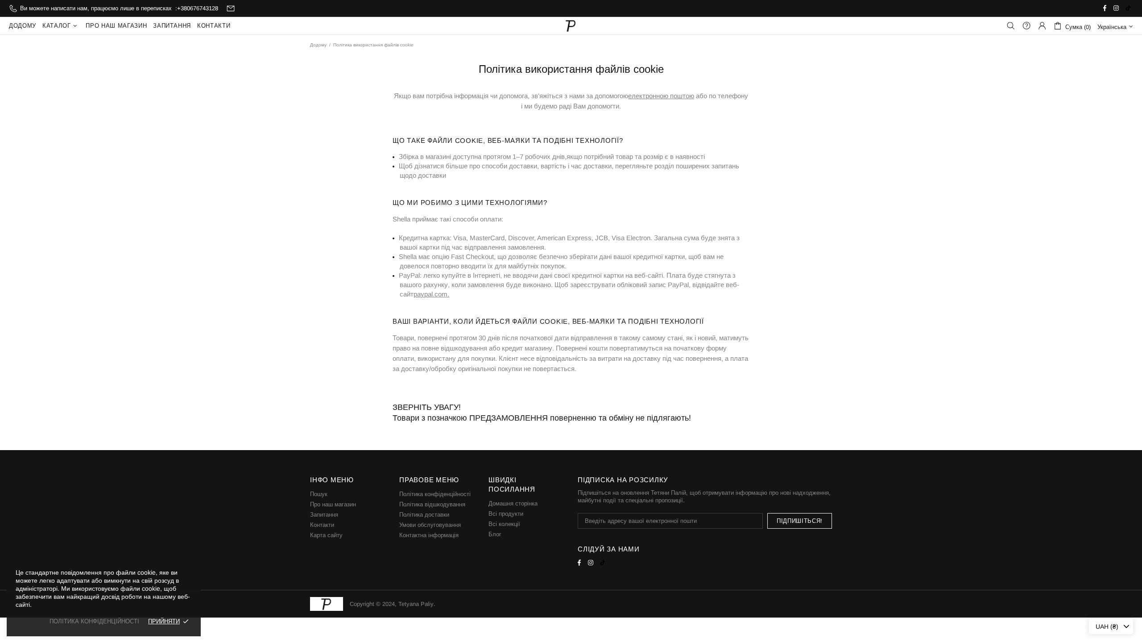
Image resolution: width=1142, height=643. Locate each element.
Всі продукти (505, 513)
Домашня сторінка (513, 503)
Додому (318, 44)
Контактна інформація (429, 535)
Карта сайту (326, 535)
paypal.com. (431, 294)
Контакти (322, 525)
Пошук (318, 494)
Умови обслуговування (430, 525)
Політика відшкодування (432, 504)
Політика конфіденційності (435, 494)
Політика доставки (424, 514)
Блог (494, 534)
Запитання (324, 514)
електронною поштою (661, 96)
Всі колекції (504, 524)
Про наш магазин (333, 504)
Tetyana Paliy (571, 26)
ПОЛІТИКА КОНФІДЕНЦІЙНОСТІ (94, 621)
